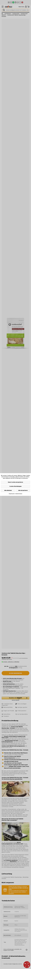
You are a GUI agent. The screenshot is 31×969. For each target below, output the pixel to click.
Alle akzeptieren (23, 490)
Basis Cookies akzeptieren (15, 482)
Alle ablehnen (8, 490)
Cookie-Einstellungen (15, 486)
